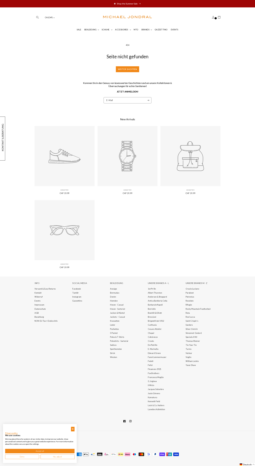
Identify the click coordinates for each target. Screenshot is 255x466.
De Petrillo (152, 345)
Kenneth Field (154, 401)
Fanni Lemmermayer (157, 357)
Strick (112, 353)
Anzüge (113, 289)
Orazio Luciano (192, 289)
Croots (151, 341)
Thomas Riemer (193, 341)
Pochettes (114, 329)
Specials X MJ (191, 337)
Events (37, 301)
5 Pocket (114, 333)
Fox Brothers (153, 373)
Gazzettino (77, 301)
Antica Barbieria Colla (157, 301)
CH (49, 17)
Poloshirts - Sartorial (119, 341)
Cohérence (153, 337)
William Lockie (192, 361)
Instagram (76, 297)
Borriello (152, 309)
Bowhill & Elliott (155, 313)
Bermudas (114, 293)
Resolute (189, 301)
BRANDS (145, 30)
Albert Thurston (155, 293)
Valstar (189, 353)
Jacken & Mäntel (117, 313)
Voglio (188, 357)
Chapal (151, 333)
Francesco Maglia (156, 377)
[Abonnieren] (148, 100)
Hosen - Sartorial (117, 309)
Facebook (76, 289)
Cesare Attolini (154, 329)
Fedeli (150, 361)
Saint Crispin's (192, 321)
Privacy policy (11, 433)
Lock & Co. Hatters (156, 405)
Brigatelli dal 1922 (156, 321)
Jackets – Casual (117, 317)
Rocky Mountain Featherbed (198, 309)
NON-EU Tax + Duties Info (46, 321)
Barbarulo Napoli (155, 305)
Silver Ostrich (192, 329)
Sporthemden (116, 349)
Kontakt (38, 293)
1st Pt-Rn (152, 289)
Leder (112, 325)
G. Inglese (152, 381)
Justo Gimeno (154, 393)
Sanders (189, 325)
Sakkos (113, 345)
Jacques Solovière (156, 389)
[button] (37, 17)
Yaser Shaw (191, 365)
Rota (188, 313)
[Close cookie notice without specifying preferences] (73, 429)
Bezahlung (39, 317)
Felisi (150, 365)
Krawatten (115, 321)
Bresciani (152, 317)
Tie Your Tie (191, 345)
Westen (113, 357)
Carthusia (152, 325)
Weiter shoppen (127, 69)
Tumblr (75, 293)
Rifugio (189, 305)
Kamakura (152, 397)
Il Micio (151, 385)
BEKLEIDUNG (90, 30)
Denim (113, 297)
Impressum (39, 305)
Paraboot (190, 293)
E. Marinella (153, 349)
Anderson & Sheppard (157, 297)
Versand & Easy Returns (45, 289)
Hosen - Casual (117, 305)
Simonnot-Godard (194, 333)
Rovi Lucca (190, 317)
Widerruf (39, 297)
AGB (37, 313)
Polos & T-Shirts (117, 337)
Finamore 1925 (154, 369)
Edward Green (154, 353)
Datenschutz (40, 309)
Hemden (114, 301)
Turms (189, 349)
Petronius (190, 297)
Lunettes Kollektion (156, 409)
